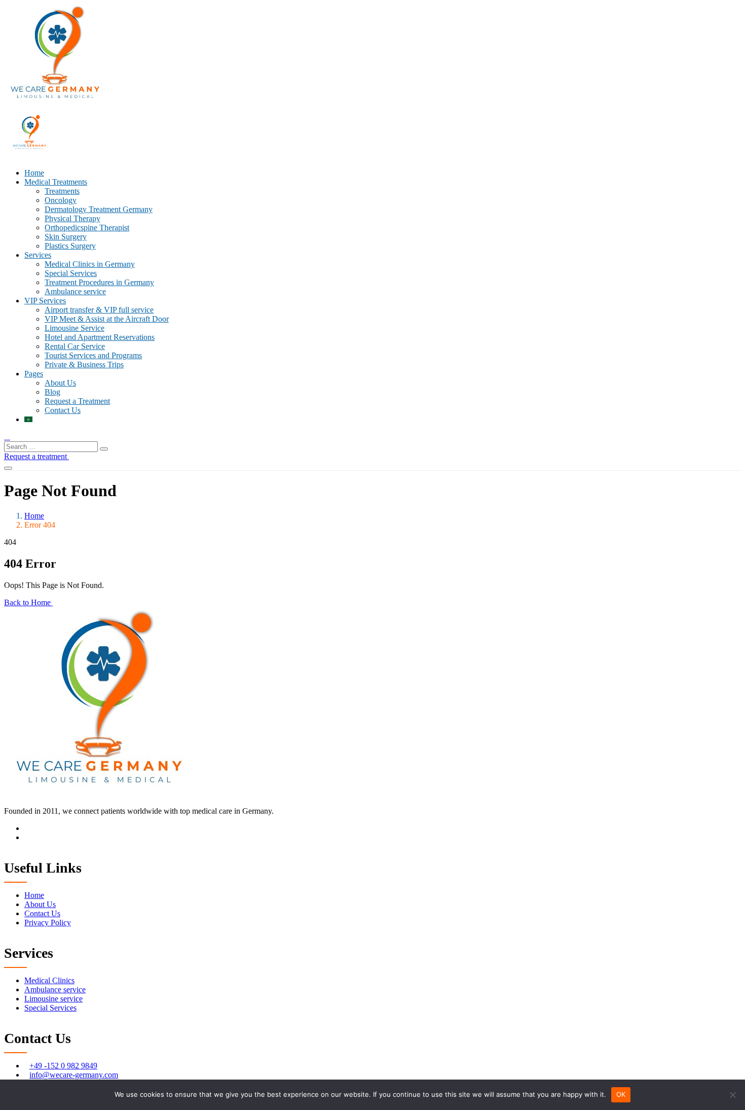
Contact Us (63, 410)
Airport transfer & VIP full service (99, 309)
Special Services (71, 273)
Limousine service (53, 998)
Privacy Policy (47, 922)
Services (37, 255)
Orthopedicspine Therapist (87, 227)
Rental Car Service (75, 346)
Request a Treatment (77, 401)
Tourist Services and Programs (93, 355)
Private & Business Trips (84, 364)
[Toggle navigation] (8, 468)
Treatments (62, 191)
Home (34, 172)
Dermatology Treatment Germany (99, 209)
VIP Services (45, 300)
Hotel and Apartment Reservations (100, 337)
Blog (52, 392)
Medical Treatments (55, 182)
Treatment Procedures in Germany (99, 282)
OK (621, 1094)
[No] (732, 1095)
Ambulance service (75, 291)
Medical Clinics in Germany (90, 264)
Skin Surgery (66, 236)
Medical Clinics (49, 980)
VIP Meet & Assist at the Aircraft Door (107, 319)
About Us (60, 382)
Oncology (61, 200)
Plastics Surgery (70, 245)
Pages (33, 373)
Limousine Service (74, 328)
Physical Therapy (72, 218)
